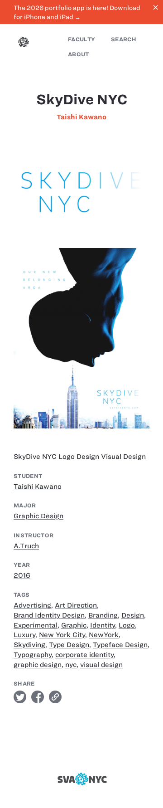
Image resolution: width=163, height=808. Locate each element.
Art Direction (76, 605)
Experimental (36, 625)
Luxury (24, 634)
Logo (127, 625)
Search (123, 39)
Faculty (81, 39)
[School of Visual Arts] (81, 779)
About (78, 54)
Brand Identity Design (49, 615)
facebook (37, 697)
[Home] (23, 43)
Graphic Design (38, 516)
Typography (33, 654)
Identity (102, 625)
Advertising (32, 605)
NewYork (104, 634)
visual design (101, 664)
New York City (62, 634)
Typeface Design (120, 644)
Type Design (69, 644)
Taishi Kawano (81, 117)
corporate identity (84, 654)
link (55, 697)
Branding (103, 615)
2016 (22, 575)
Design (132, 615)
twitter (20, 697)
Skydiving (29, 644)
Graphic (73, 625)
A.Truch (26, 546)
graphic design (38, 664)
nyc (71, 664)
